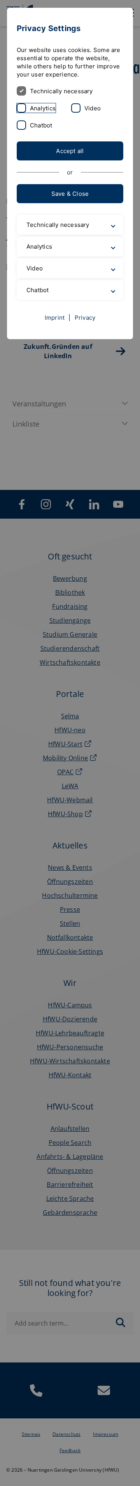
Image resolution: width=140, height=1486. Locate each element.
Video (92, 108)
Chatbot (41, 125)
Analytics (43, 108)
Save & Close (70, 193)
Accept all (70, 151)
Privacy (85, 341)
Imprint (55, 341)
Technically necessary (61, 91)
